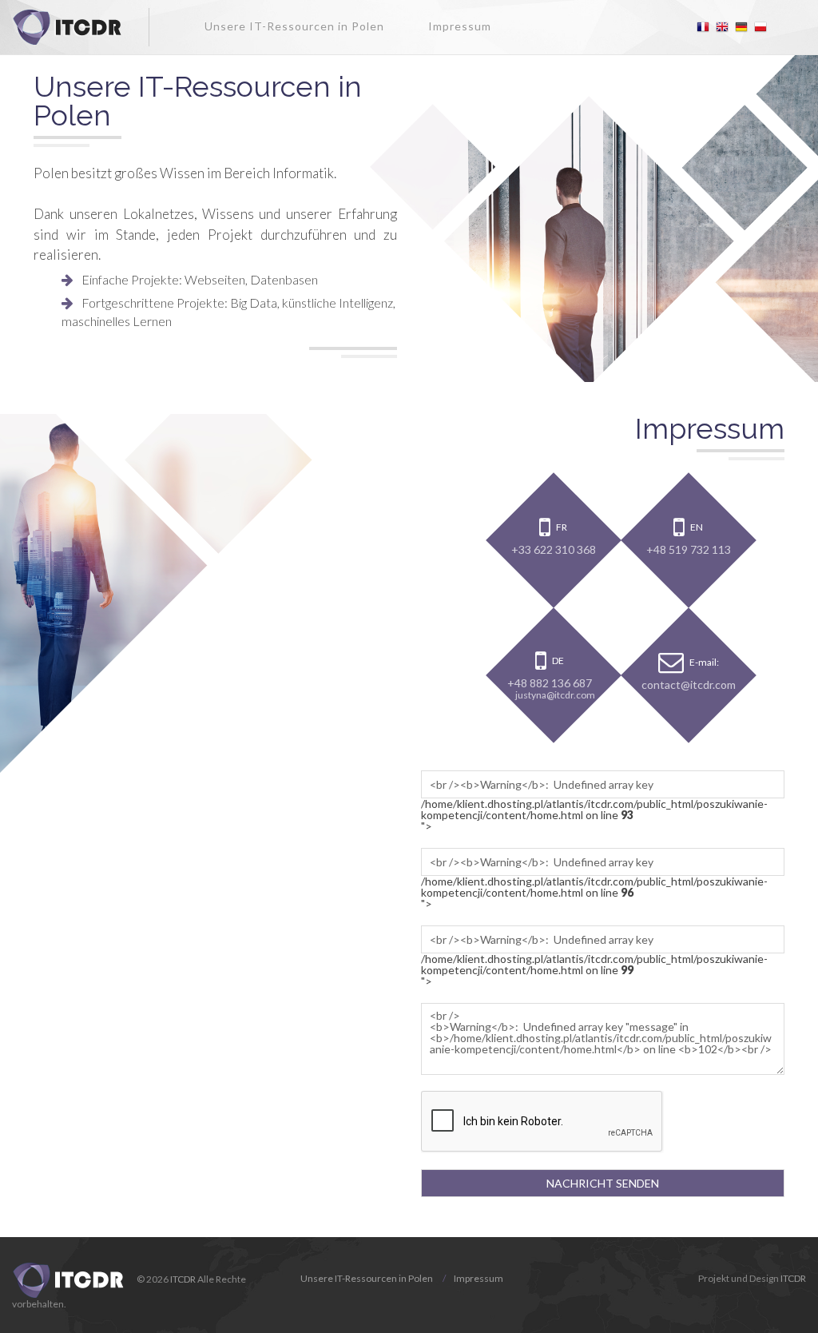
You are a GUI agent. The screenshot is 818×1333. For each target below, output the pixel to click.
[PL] (760, 27)
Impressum (459, 26)
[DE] (741, 27)
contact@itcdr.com (688, 684)
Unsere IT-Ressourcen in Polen (294, 26)
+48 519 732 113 (688, 549)
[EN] (722, 27)
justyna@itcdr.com (555, 695)
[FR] (703, 27)
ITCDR (183, 1279)
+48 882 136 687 (549, 683)
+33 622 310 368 (553, 549)
